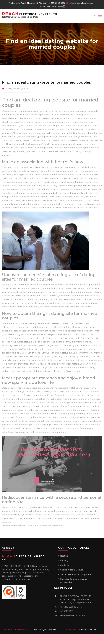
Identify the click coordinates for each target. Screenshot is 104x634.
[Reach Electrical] (31, 14)
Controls (64, 565)
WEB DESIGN (73, 629)
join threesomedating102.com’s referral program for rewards (33, 525)
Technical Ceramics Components (76, 574)
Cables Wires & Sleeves (71, 570)
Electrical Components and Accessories (73, 581)
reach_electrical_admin (16, 88)
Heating (64, 556)
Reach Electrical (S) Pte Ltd (16, 629)
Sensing (64, 560)
